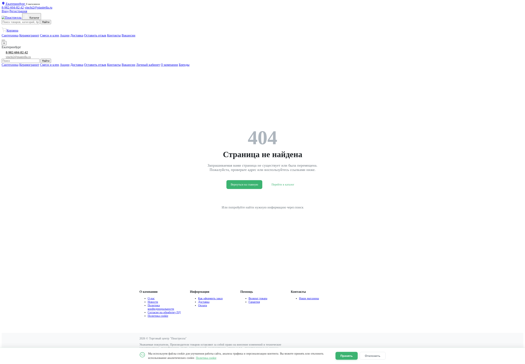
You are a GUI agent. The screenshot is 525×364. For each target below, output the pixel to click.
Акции (65, 35)
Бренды (184, 64)
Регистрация (18, 11)
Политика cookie (158, 315)
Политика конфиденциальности (161, 307)
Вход (5, 11)
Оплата (202, 305)
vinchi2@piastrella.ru (38, 7)
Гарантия (254, 301)
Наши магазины (309, 298)
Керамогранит (29, 35)
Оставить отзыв (95, 35)
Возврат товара (258, 298)
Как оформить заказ (210, 298)
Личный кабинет (148, 64)
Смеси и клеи (49, 35)
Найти (45, 22)
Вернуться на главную (244, 184)
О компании (169, 64)
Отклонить (372, 355)
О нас (151, 298)
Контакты (114, 35)
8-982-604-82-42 (13, 7)
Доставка (76, 35)
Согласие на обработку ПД (164, 312)
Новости (153, 301)
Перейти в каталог (283, 184)
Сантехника (10, 35)
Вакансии (128, 35)
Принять (346, 355)
